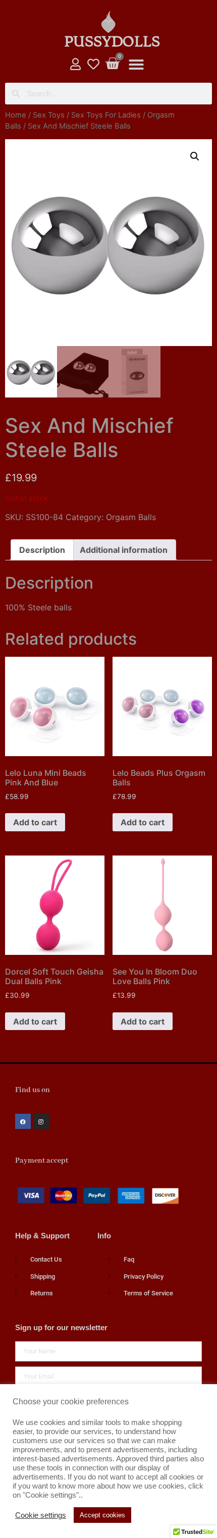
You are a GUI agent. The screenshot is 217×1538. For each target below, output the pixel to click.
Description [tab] (42, 550)
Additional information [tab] (124, 550)
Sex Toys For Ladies (106, 115)
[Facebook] (23, 1121)
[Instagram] (41, 1121)
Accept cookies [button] (102, 1515)
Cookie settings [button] (40, 1515)
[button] (136, 64)
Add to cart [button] (35, 822)
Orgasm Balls (131, 517)
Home (15, 115)
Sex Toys (49, 115)
